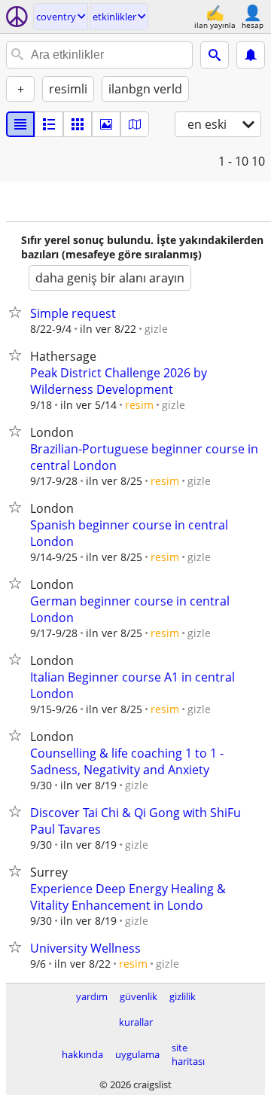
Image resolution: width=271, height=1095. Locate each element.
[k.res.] (49, 124)
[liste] (20, 124)
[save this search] (250, 55)
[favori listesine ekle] (18, 312)
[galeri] (106, 124)
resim (139, 405)
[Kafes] (77, 124)
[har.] (134, 124)
